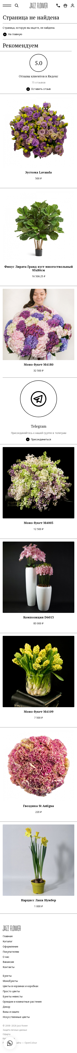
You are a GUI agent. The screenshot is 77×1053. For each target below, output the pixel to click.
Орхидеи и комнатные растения (22, 1001)
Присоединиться (41, 439)
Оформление (10, 946)
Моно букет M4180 (38, 364)
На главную (15, 34)
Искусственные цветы (16, 1017)
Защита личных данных (15, 1029)
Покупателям (11, 951)
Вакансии (8, 962)
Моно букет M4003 (38, 523)
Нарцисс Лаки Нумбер (38, 900)
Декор (6, 1006)
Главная (8, 936)
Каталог (8, 941)
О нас (6, 957)
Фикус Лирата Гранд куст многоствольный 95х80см (38, 268)
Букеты (7, 975)
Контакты (9, 967)
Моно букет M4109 (38, 711)
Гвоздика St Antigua (38, 806)
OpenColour (31, 1042)
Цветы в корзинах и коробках (20, 986)
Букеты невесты (13, 996)
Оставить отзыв (41, 89)
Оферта (6, 1034)
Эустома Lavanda (38, 172)
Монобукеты (10, 981)
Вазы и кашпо (11, 1012)
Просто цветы (11, 991)
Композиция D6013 (38, 617)
